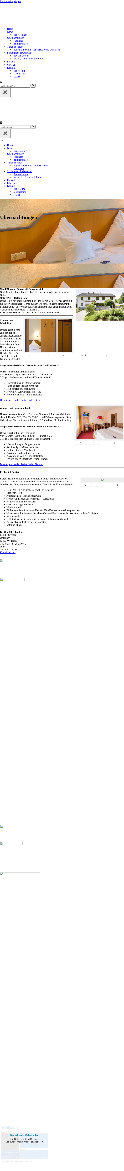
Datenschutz (20, 73)
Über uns (11, 64)
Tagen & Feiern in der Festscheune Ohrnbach (37, 49)
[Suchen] (1, 82)
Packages (18, 40)
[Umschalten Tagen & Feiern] (56, 162)
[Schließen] (5, 92)
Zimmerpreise (21, 43)
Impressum (19, 70)
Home (10, 28)
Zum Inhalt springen (10, 1)
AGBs (17, 76)
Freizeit (11, 61)
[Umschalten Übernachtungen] (56, 154)
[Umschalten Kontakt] (56, 186)
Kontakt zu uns (8, 552)
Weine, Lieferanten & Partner (28, 58)
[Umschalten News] (56, 148)
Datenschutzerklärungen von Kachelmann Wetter (24, 1165)
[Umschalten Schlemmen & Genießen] (56, 171)
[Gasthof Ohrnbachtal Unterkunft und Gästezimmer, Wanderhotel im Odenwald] (10, 23)
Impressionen (20, 34)
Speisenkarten (21, 55)
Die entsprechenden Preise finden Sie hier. (21, 400)
